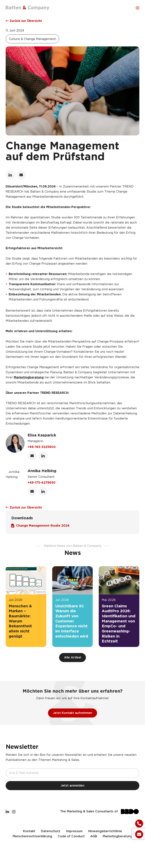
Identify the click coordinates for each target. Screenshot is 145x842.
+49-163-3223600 (42, 447)
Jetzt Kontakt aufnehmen (72, 713)
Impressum (74, 831)
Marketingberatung (29, 377)
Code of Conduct (71, 836)
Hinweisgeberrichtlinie (105, 831)
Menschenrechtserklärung (32, 836)
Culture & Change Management (32, 39)
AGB (93, 836)
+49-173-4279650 (42, 482)
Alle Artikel (72, 657)
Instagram (13, 811)
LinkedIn (10, 174)
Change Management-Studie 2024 (42, 525)
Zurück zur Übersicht (25, 21)
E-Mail (21, 174)
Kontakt (29, 831)
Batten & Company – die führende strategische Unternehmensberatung (27, 8)
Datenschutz (50, 831)
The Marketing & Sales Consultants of (89, 811)
